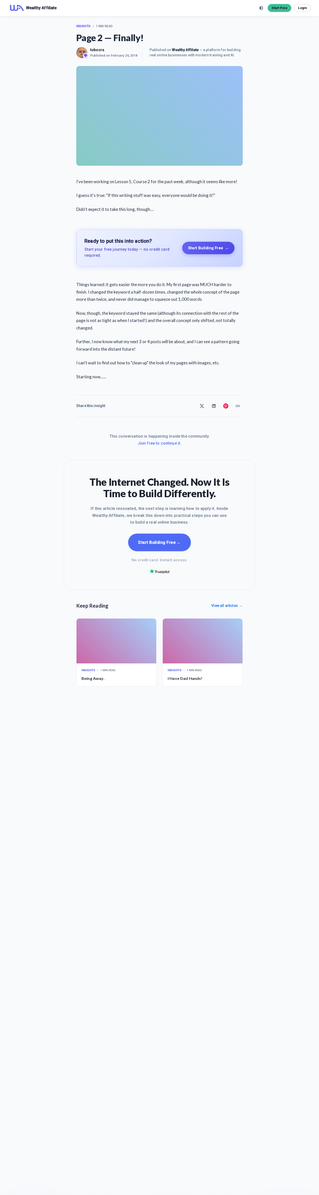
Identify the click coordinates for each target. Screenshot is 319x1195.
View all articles (227, 606)
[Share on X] (202, 406)
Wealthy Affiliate (185, 50)
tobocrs (97, 50)
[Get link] (238, 406)
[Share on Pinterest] (226, 406)
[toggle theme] (261, 8)
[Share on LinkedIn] (214, 406)
